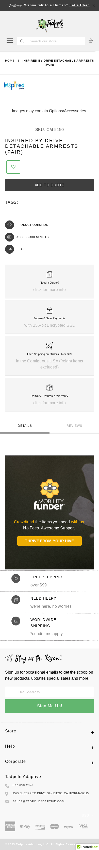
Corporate (15, 761)
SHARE (21, 249)
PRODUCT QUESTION (32, 224)
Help (10, 746)
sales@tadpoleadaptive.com (39, 801)
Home (9, 60)
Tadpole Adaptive (23, 776)
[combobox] (56, 41)
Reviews (74, 426)
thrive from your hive (49, 541)
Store (10, 731)
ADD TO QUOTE (49, 185)
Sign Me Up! (49, 706)
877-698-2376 (23, 785)
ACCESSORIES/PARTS (32, 236)
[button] (13, 167)
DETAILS (25, 426)
